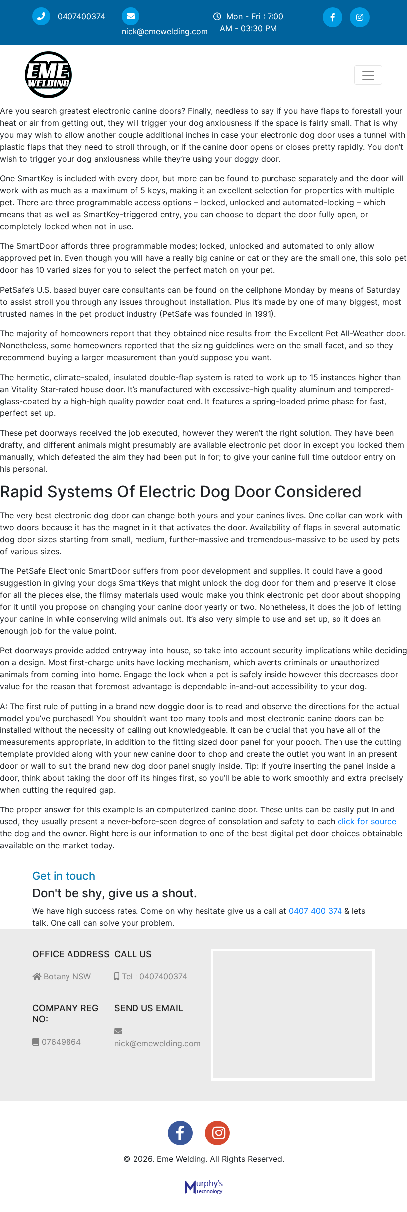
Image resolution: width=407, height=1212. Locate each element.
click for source (367, 821)
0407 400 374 (315, 911)
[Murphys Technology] (204, 1186)
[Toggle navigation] (368, 75)
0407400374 (80, 16)
